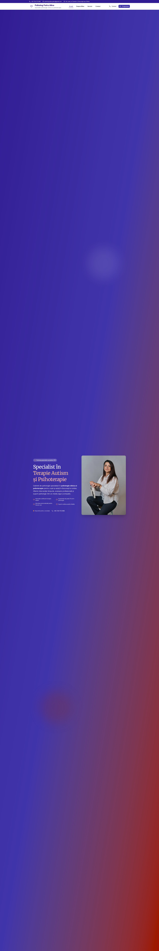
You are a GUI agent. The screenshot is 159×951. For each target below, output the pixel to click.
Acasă (71, 6)
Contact (97, 6)
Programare (125, 6)
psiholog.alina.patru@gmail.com (53, 1)
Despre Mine (80, 6)
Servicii (90, 6)
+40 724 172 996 (36, 1)
